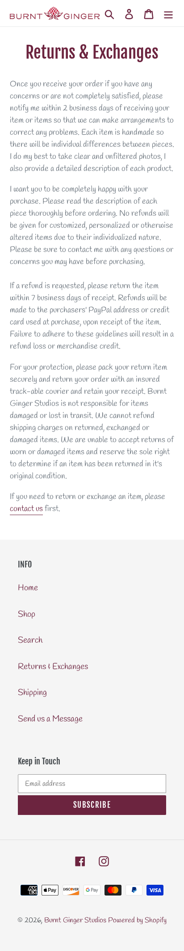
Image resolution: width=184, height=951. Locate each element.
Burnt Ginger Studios (75, 920)
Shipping (32, 693)
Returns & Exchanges (53, 667)
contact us (26, 508)
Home (28, 588)
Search (30, 640)
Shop (26, 614)
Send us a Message (50, 719)
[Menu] (168, 13)
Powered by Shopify (137, 920)
